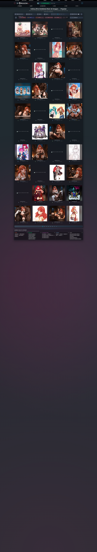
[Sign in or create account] (82, 3)
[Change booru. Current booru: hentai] (38, 3)
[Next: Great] (82, 17)
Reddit (80, 0)
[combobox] (58, 3)
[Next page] (64, 14)
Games (59, 0)
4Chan (52, 0)
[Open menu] (15, 3)
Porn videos (17, 0)
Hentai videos (24, 0)
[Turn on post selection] (16, 17)
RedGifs (73, 0)
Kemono (45, 0)
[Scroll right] (67, 17)
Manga (38, 0)
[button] (24, 3)
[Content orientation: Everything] (17, 3)
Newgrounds (31, 0)
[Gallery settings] (82, 14)
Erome (66, 0)
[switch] (75, 14)
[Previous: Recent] (71, 17)
